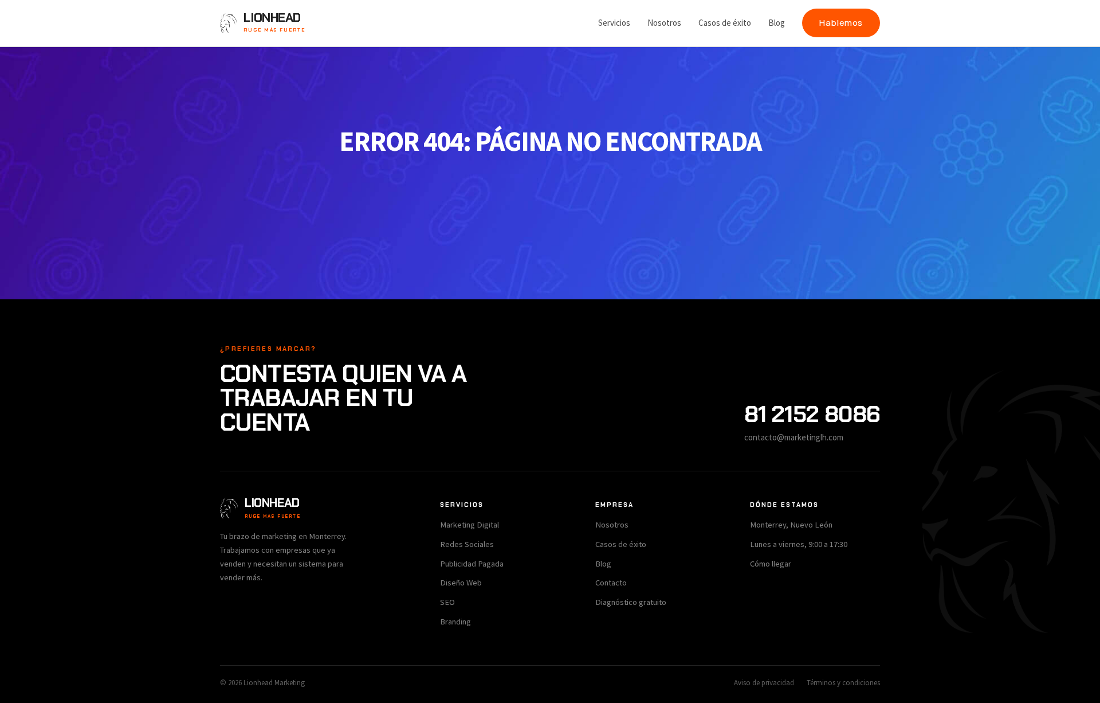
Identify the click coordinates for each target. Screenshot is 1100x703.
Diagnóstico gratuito (630, 602)
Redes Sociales (467, 544)
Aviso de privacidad (764, 683)
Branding (455, 621)
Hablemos (841, 23)
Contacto (611, 582)
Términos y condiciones (843, 683)
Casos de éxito (724, 22)
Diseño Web (461, 582)
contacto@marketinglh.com (793, 437)
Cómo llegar (770, 564)
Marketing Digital (469, 525)
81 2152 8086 (812, 414)
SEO (447, 602)
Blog (776, 22)
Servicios (614, 22)
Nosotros (664, 22)
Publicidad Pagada (472, 564)
